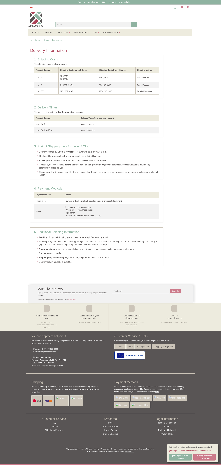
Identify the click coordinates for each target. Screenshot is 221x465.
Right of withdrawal (167, 430)
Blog (110, 423)
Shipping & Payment (163, 346)
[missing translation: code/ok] (180, 457)
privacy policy (72, 299)
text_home (35, 40)
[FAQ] (175, 9)
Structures (63, 32)
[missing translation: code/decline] (204, 457)
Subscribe (175, 291)
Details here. (129, 452)
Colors (35, 32)
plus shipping (94, 449)
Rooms (48, 32)
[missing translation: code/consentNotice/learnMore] (190, 451)
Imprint (167, 426)
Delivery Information (53, 40)
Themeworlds (81, 32)
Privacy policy (167, 434)
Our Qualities (143, 346)
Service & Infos (110, 32)
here (157, 392)
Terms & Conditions (167, 423)
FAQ (130, 346)
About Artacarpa (110, 426)
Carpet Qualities (110, 434)
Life (95, 32)
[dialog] (192, 453)
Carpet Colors (110, 430)
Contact (120, 346)
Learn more (150, 449)
